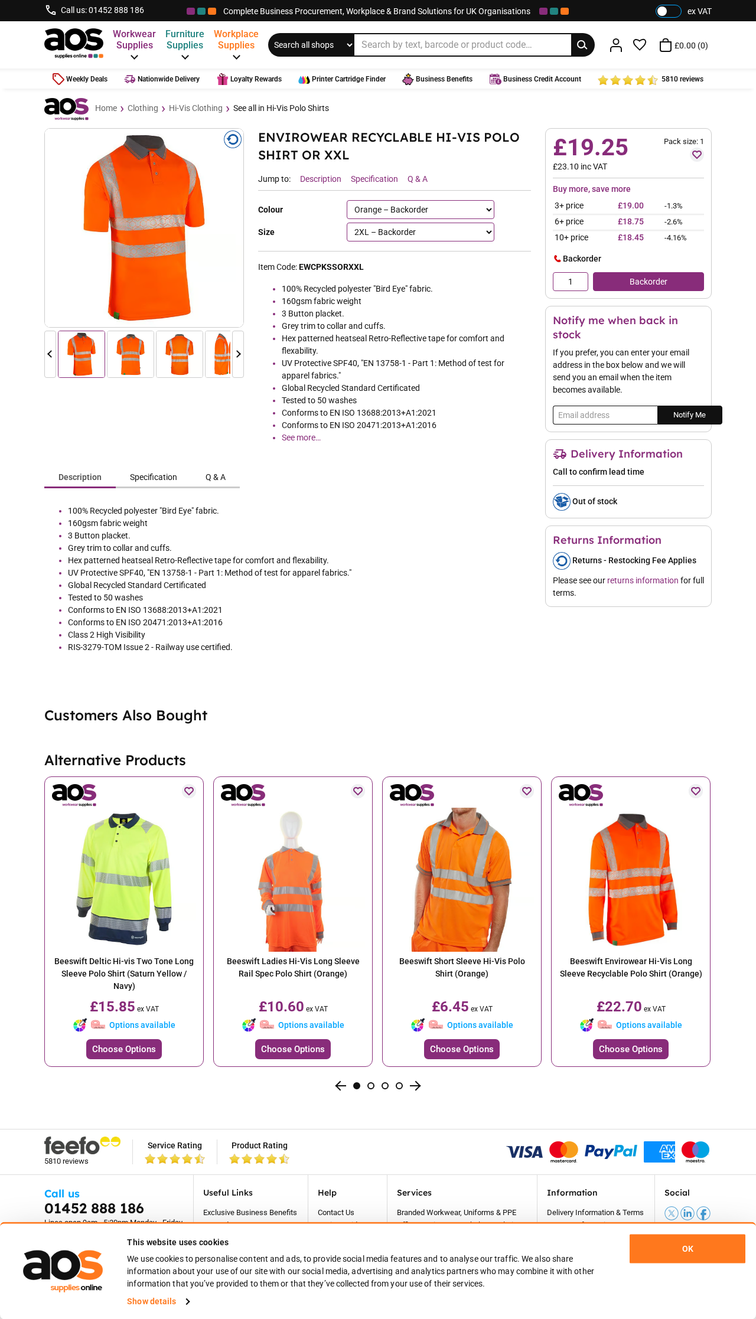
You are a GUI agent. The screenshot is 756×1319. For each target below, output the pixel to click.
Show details (151, 1301)
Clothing (143, 108)
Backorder (648, 281)
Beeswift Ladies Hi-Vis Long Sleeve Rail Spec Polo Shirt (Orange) (293, 967)
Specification (153, 477)
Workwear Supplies (134, 39)
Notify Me (689, 414)
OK (687, 1248)
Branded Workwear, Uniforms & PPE (456, 1212)
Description (80, 477)
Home (106, 108)
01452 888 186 (116, 10)
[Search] (583, 45)
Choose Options (124, 1049)
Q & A (216, 477)
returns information (643, 580)
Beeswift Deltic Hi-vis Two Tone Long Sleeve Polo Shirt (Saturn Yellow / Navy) (124, 973)
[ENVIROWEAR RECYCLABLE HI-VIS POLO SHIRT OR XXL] (144, 228)
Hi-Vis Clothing (196, 108)
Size (266, 232)
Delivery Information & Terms (595, 1212)
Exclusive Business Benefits (250, 1212)
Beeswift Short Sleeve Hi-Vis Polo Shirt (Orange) (462, 967)
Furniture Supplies (184, 39)
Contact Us (336, 1212)
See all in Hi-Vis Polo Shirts (281, 108)
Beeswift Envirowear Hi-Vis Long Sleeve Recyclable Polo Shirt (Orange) (631, 967)
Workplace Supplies (236, 39)
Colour (270, 209)
